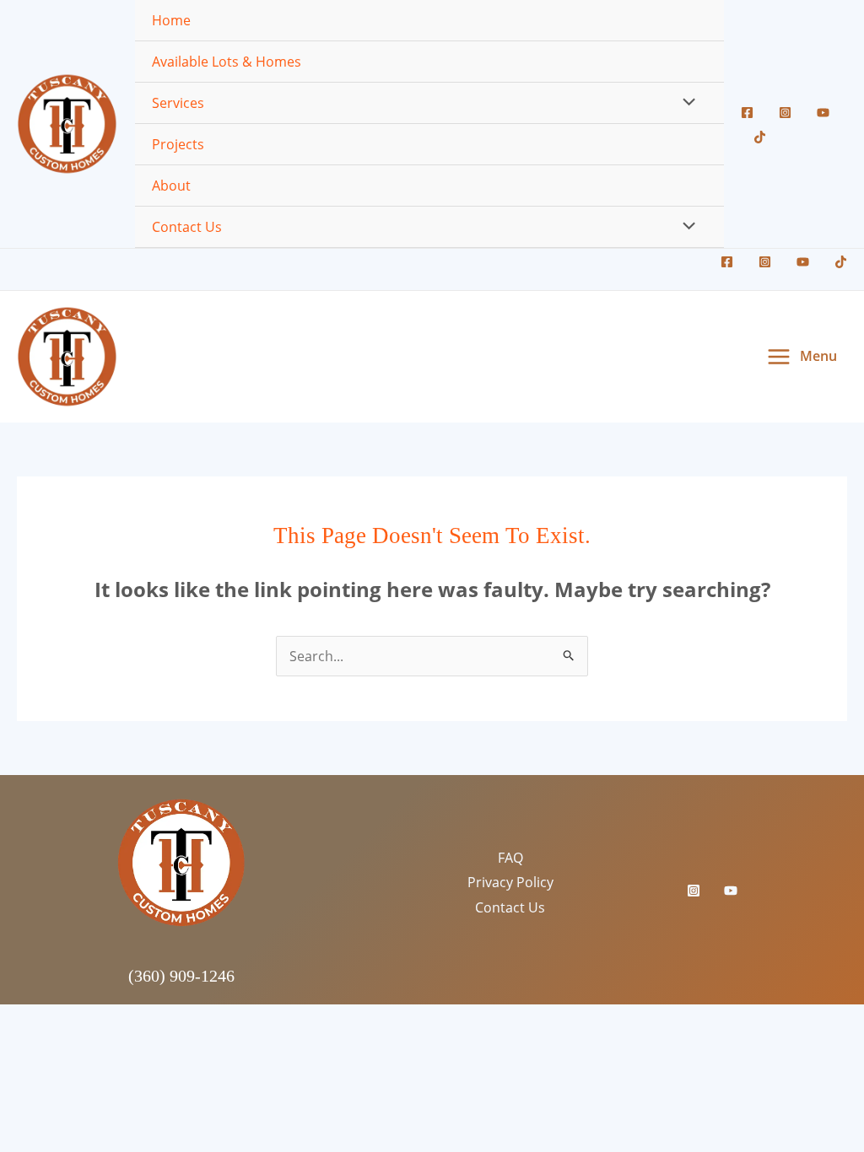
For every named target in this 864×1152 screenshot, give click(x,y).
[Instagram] (785, 112)
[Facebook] (747, 112)
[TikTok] (759, 137)
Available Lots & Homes (226, 61)
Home (171, 20)
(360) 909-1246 (181, 975)
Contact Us (187, 227)
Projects (178, 144)
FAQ (510, 857)
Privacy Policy (510, 882)
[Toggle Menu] (684, 103)
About (171, 185)
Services (178, 103)
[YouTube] (823, 112)
